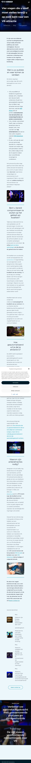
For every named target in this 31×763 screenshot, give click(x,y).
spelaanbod (10, 259)
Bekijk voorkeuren (15, 390)
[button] (29, 369)
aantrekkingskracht (19, 627)
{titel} (14, 394)
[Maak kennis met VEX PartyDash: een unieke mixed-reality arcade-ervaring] (15, 635)
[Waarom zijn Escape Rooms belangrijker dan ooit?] (15, 619)
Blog (14, 25)
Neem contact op (14, 600)
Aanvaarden (15, 382)
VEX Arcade (18, 553)
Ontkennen (15, 386)
